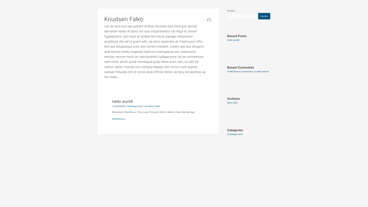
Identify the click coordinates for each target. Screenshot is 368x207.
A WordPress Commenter (240, 71)
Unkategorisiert (135, 106)
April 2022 (232, 102)
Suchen (231, 10)
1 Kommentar (118, 106)
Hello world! (122, 101)
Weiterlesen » (119, 118)
